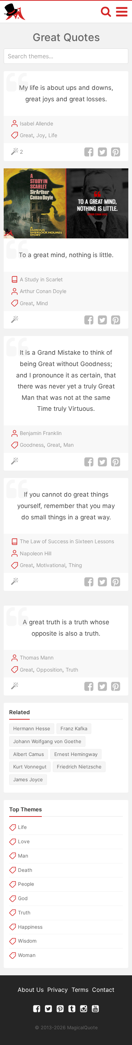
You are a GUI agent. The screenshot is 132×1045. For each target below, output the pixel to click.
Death (25, 870)
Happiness (30, 927)
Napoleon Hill (35, 553)
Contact (103, 989)
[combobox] (66, 56)
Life (52, 135)
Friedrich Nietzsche (79, 767)
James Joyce (28, 779)
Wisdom (27, 941)
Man (68, 445)
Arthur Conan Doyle (43, 291)
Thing (75, 565)
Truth (72, 669)
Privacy (57, 989)
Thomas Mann (37, 657)
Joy (40, 135)
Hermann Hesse (31, 728)
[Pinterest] (60, 1010)
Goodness (32, 445)
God (22, 898)
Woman (27, 955)
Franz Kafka (73, 728)
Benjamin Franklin (41, 433)
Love (24, 841)
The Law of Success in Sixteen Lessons (67, 541)
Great (26, 135)
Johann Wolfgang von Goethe (47, 741)
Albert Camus (28, 754)
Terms (80, 989)
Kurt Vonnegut (30, 767)
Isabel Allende (36, 123)
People (26, 884)
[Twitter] (48, 1010)
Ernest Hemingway (76, 754)
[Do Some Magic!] (16, 320)
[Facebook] (37, 1010)
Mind (42, 303)
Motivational (50, 565)
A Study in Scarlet (41, 279)
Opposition (49, 669)
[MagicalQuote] (15, 12)
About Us (31, 989)
